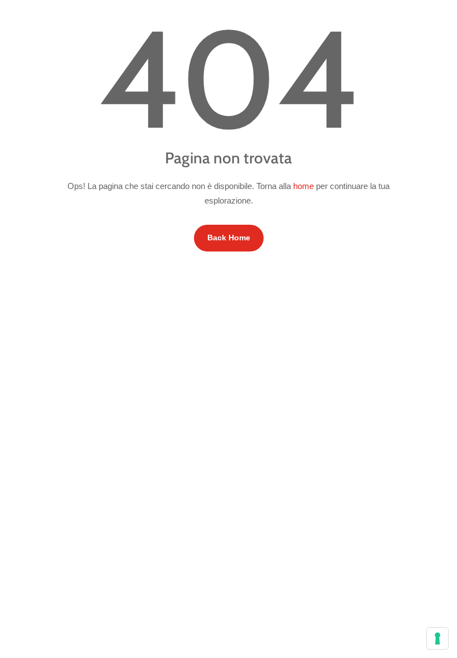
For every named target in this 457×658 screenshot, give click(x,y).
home (303, 186)
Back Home (228, 237)
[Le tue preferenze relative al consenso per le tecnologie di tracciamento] (437, 638)
